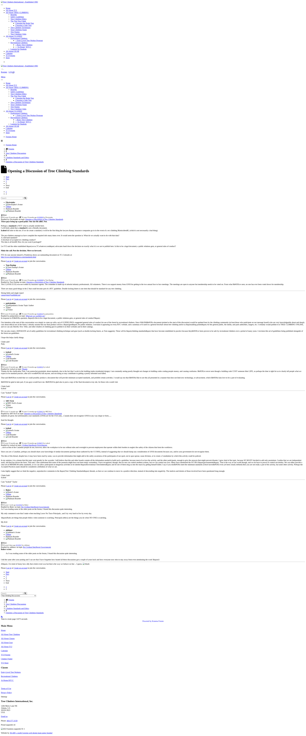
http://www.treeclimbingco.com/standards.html (18, 257)
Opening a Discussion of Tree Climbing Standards (44, 219)
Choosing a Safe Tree (23, 25)
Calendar (9, 53)
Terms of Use (6, 689)
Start (7, 177)
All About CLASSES (14, 36)
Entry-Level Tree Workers (11, 672)
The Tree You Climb (18, 21)
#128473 (40, 443)
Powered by (147, 621)
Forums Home (11, 137)
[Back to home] (19, 2)
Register (4, 72)
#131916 (19, 505)
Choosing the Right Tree (24, 23)
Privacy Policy (6, 693)
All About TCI (11, 10)
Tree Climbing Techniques (20, 28)
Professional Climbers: (19, 38)
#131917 (19, 545)
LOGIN (12, 72)
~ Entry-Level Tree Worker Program (29, 40)
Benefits (14, 15)
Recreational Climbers (9, 676)
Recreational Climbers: (19, 43)
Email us (4, 716)
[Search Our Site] (5, 69)
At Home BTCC (7, 680)
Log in (8, 261)
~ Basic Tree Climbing (23, 45)
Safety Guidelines (17, 17)
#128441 (40, 411)
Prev (7, 179)
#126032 (40, 367)
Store (8, 58)
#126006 (40, 217)
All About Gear (7, 643)
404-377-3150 (12, 721)
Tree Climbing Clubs (18, 34)
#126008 (40, 280)
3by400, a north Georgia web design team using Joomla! (31, 733)
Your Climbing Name (19, 30)
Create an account (20, 261)
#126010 (40, 314)
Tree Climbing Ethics (19, 19)
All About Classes (8, 638)
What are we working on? (35, 316)
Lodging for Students (19, 49)
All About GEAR (12, 51)
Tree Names (15, 32)
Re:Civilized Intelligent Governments (35, 507)
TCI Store (4, 663)
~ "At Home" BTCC (23, 47)
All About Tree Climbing (10, 634)
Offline (8, 207)
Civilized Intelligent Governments (34, 445)
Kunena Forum (158, 621)
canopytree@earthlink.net (10, 295)
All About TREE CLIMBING (17, 12)
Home (8, 8)
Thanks (24, 369)
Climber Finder (6, 659)
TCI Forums (10, 56)
